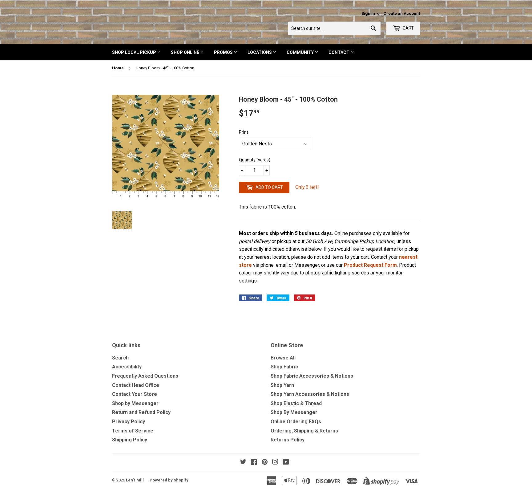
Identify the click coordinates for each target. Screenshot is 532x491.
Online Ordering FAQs (296, 421)
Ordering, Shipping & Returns (304, 431)
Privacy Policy (128, 421)
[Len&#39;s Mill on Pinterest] (264, 462)
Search (120, 358)
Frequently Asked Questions (145, 376)
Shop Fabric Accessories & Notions (312, 376)
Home (118, 68)
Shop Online (185, 52)
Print (243, 132)
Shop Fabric (284, 367)
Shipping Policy (129, 440)
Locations (260, 52)
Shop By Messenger (294, 412)
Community (301, 52)
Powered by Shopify (169, 480)
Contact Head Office (135, 385)
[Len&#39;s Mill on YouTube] (286, 462)
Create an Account (401, 13)
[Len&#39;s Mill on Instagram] (275, 462)
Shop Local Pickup (134, 52)
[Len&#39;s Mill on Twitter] (243, 462)
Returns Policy (287, 440)
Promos (224, 52)
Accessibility (127, 367)
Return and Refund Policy (141, 412)
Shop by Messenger (135, 403)
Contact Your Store (134, 394)
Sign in (368, 13)
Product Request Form (370, 265)
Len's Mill (135, 480)
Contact (339, 52)
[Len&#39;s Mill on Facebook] (254, 462)
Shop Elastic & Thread (296, 403)
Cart (408, 28)
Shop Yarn (282, 385)
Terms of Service (132, 431)
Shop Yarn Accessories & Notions (310, 394)
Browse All (283, 358)
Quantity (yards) (254, 159)
